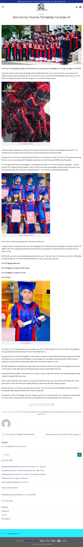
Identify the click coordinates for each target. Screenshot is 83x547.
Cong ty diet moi (13, 533)
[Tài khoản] (77, 7)
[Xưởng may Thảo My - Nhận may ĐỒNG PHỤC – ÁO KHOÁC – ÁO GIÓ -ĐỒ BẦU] (41, 7)
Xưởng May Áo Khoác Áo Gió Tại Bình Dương (62, 434)
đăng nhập (11, 446)
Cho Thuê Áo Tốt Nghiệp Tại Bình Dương (19, 434)
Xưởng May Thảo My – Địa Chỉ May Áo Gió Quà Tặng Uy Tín (23, 470)
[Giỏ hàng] (80, 7)
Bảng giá (5, 507)
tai (80, 412)
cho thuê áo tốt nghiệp (42, 412)
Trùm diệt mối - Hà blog (31, 541)
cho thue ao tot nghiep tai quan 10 (58, 412)
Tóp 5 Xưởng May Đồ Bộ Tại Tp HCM (15, 482)
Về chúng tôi (6, 519)
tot (44, 414)
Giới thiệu (32, 495)
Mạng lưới (5, 511)
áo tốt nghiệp (31, 412)
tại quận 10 (40, 414)
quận (72, 412)
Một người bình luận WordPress (13, 495)
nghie (69, 412)
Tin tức (41, 14)
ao (27, 412)
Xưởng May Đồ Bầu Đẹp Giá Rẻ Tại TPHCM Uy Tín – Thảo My (24, 467)
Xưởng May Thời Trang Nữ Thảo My (15, 478)
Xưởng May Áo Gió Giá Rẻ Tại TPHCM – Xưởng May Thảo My (24, 474)
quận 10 (77, 412)
